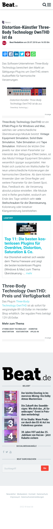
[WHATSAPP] (33, 54)
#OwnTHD (33, 329)
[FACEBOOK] (10, 54)
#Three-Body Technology (14, 329)
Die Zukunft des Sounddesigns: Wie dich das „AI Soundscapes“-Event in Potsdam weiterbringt (35, 410)
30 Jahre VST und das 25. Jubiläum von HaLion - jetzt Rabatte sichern (36, 435)
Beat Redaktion (16, 42)
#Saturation (22, 332)
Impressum (15, 497)
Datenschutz (42, 494)
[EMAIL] (4, 54)
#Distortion (8, 332)
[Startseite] (10, 4)
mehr (29, 273)
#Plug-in (34, 332)
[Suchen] (44, 5)
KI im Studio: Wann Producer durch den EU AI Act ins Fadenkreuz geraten (35, 422)
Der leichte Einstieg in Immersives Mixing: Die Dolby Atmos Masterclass (35, 396)
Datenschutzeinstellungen (32, 497)
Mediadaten (22, 494)
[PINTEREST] (27, 54)
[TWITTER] (21, 54)
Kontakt (32, 494)
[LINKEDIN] (16, 54)
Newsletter (11, 494)
